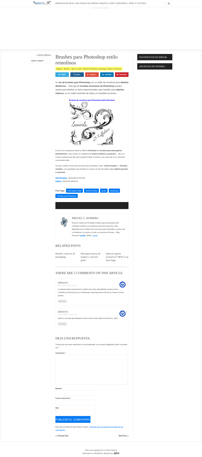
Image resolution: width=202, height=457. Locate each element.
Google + (93, 75)
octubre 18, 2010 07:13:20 (68, 314)
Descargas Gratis (74, 190)
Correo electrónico (63, 398)
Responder (62, 301)
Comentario (60, 353)
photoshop (114, 190)
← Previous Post (61, 435)
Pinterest (123, 75)
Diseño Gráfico (91, 190)
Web (57, 408)
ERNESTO (63, 282)
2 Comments (84, 273)
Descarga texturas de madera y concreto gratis (90, 256)
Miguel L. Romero (63, 69)
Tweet (63, 75)
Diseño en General (114, 69)
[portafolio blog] (42, 4)
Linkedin (108, 75)
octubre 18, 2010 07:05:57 (68, 285)
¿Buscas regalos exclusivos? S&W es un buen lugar (117, 256)
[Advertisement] (101, 25)
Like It (78, 75)
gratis (104, 190)
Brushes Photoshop (90, 69)
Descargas (102, 69)
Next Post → (123, 435)
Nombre (59, 388)
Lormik (82, 235)
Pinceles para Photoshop (66, 196)
